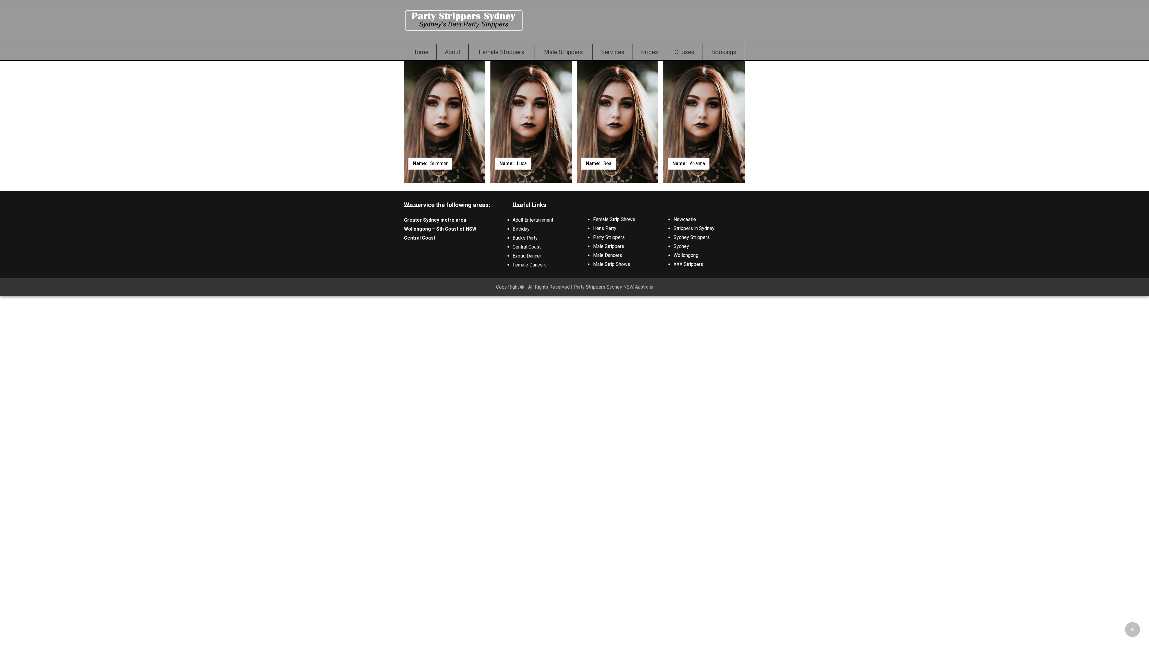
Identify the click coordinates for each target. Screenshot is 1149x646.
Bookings (723, 52)
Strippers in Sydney (694, 228)
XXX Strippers (688, 264)
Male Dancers (607, 255)
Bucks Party (525, 238)
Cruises (684, 52)
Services (612, 52)
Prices (649, 52)
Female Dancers (530, 265)
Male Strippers (563, 52)
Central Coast (527, 247)
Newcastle (685, 219)
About (452, 52)
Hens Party (604, 228)
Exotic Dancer (527, 256)
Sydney (681, 246)
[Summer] (464, 30)
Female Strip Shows (614, 219)
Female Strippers (501, 52)
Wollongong (686, 255)
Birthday (521, 229)
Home (420, 52)
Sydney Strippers (692, 237)
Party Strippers (609, 237)
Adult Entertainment (533, 220)
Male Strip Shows (611, 264)
